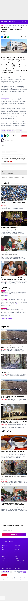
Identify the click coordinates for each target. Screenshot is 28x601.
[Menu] (25, 21)
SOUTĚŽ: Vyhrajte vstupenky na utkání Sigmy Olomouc (13, 203)
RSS (19, 568)
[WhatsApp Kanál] (11, 572)
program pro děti (11, 132)
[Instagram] (4, 572)
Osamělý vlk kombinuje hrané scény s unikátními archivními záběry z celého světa (14, 422)
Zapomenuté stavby (19, 560)
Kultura (3, 554)
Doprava (4, 551)
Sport (3, 556)
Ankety (16, 558)
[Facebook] (2, 572)
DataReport (17, 551)
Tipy (13, 25)
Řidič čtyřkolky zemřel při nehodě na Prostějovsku (10, 371)
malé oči (18, 132)
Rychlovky (5, 288)
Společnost (4, 545)
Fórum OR (17, 549)
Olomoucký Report (7, 25)
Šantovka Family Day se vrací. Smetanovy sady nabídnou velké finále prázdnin (13, 253)
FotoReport (17, 554)
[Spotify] (6, 572)
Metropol (3, 132)
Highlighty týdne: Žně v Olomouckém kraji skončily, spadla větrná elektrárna (12, 346)
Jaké (6, 295)
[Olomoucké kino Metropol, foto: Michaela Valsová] (14, 46)
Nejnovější (5, 327)
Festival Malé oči (5, 98)
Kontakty (15, 568)
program (9, 130)
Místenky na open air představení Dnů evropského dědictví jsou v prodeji (11, 228)
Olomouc (3, 130)
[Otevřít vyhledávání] (23, 21)
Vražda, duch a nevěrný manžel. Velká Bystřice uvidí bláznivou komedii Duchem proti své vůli (13, 278)
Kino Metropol (19, 130)
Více (17, 303)
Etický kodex (8, 568)
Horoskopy (4, 562)
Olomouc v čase (18, 562)
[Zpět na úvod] (8, 21)
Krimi (3, 547)
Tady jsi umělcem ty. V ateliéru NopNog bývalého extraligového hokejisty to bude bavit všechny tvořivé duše (14, 478)
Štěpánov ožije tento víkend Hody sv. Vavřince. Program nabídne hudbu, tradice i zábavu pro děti (13, 505)
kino (13, 130)
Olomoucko (23, 132)
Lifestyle (16, 556)
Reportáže (17, 547)
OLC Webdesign (23, 572)
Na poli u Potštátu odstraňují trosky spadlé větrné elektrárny (12, 397)
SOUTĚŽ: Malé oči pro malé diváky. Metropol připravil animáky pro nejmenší (21, 25)
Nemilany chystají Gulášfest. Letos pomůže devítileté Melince (12, 452)
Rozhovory (17, 545)
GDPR (3, 568)
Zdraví (3, 558)
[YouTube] (8, 572)
